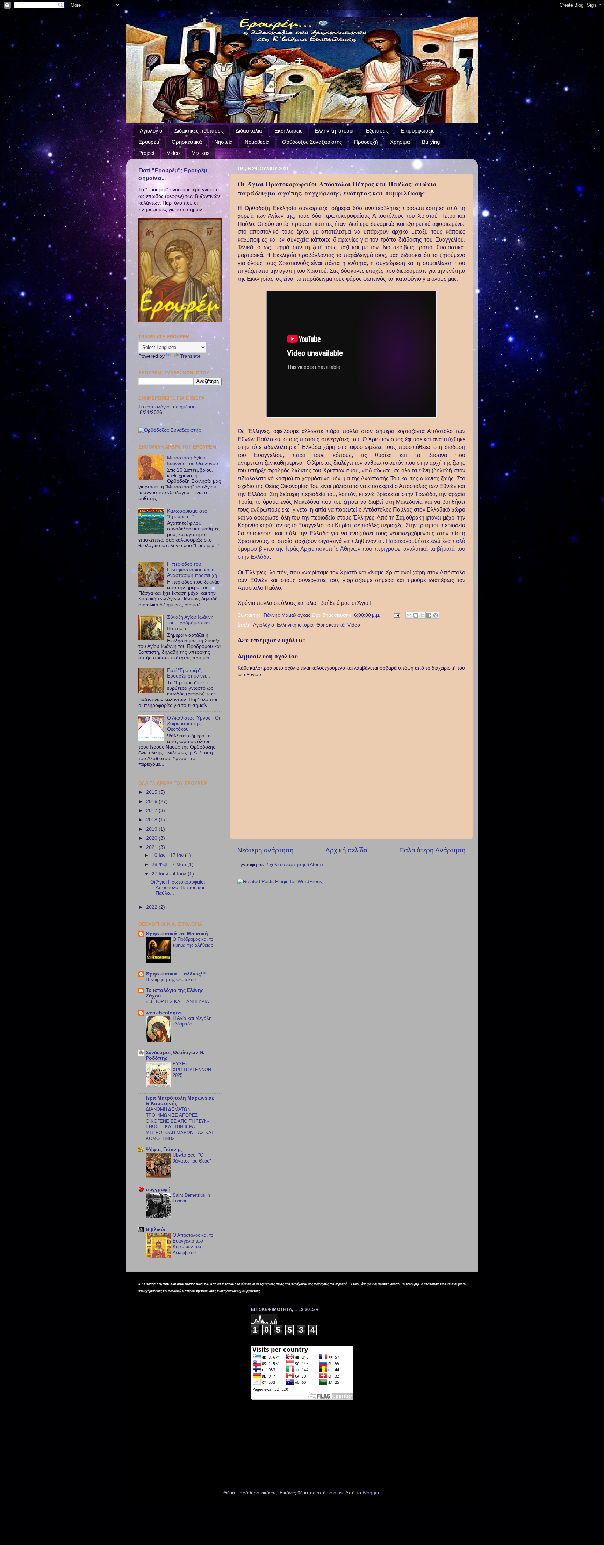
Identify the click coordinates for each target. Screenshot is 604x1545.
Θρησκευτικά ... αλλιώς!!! (176, 974)
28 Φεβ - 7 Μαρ (169, 864)
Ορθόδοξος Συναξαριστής (312, 142)
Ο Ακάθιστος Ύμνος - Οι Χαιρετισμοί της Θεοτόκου (193, 723)
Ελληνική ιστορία (334, 131)
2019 (152, 829)
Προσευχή (366, 142)
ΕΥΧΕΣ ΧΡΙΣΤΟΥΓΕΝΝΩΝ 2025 (192, 1069)
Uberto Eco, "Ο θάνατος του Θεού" (192, 1158)
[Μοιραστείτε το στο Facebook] (428, 615)
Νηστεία (223, 142)
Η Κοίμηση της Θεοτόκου (171, 979)
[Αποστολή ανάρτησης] (396, 615)
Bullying (431, 142)
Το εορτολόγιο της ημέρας (166, 406)
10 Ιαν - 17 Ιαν (168, 855)
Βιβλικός (156, 1229)
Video (173, 153)
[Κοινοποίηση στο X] (422, 615)
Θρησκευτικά (187, 142)
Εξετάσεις (377, 131)
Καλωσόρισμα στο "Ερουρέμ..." (187, 513)
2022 (152, 907)
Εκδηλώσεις (288, 131)
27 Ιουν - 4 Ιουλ (170, 874)
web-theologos (164, 1012)
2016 (152, 801)
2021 (152, 847)
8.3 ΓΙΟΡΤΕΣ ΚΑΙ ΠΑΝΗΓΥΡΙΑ (177, 1001)
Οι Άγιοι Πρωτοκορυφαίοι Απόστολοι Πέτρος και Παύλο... (177, 887)
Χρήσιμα (400, 142)
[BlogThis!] (415, 615)
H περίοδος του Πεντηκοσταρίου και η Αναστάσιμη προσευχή (192, 570)
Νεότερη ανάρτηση (265, 850)
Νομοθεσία (257, 142)
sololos (335, 1492)
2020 (152, 838)
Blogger (370, 1492)
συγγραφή (158, 1189)
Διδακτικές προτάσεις (199, 131)
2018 (152, 819)
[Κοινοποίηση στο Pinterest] (435, 615)
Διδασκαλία (249, 131)
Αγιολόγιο (151, 131)
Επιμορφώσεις (417, 131)
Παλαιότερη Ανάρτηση (432, 850)
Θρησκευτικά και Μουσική (177, 933)
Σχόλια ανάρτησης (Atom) (294, 864)
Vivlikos (201, 153)
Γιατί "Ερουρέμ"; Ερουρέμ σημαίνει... (188, 673)
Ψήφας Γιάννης (164, 1149)
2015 (152, 792)
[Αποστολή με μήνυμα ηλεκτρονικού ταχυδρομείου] (408, 615)
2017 (152, 810)
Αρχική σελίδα (346, 850)
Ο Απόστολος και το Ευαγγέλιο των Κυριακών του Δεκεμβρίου (193, 1243)
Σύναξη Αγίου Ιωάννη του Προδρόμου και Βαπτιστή (190, 623)
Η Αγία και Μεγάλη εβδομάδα (192, 1021)
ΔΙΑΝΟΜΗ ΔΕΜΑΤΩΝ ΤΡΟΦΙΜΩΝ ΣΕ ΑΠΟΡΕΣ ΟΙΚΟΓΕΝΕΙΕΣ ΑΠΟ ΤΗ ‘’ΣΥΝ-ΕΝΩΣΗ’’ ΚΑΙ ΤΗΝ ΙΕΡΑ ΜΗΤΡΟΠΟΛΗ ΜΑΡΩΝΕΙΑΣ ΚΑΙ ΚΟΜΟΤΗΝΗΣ (179, 1124)
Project (146, 153)
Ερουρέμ (148, 142)
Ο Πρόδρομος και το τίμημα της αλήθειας (193, 942)
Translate (190, 356)
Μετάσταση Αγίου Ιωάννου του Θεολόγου (192, 460)
